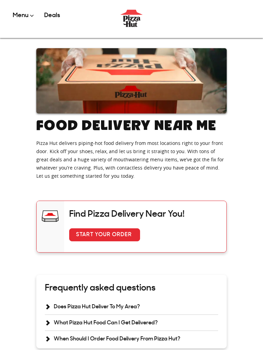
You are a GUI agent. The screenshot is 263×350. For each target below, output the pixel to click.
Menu (21, 15)
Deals (52, 15)
